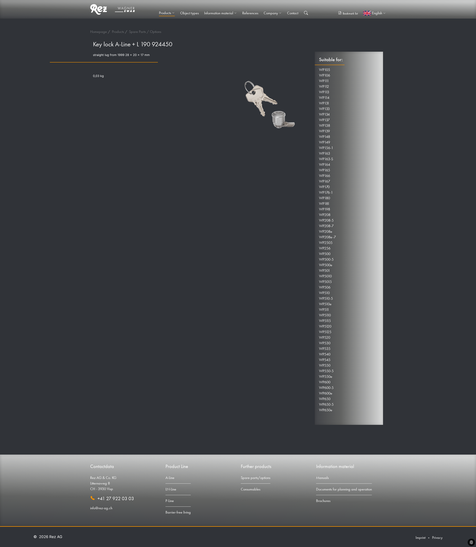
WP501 (324, 270)
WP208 (324, 215)
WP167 (324, 181)
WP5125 (325, 332)
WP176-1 (326, 192)
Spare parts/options (255, 477)
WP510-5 (326, 298)
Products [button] (165, 13)
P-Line (169, 500)
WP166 (324, 175)
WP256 (324, 248)
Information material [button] (218, 13)
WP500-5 (326, 259)
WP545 (324, 360)
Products (118, 31)
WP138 (324, 125)
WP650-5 (326, 404)
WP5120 (325, 326)
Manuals (322, 477)
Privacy (437, 537)
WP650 (324, 399)
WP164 (324, 164)
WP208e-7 (327, 237)
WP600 (324, 382)
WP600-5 (326, 387)
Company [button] (271, 13)
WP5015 (325, 281)
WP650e (325, 410)
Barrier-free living (178, 512)
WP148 (324, 136)
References (250, 13)
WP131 (324, 103)
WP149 (324, 142)
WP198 (324, 209)
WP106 (324, 75)
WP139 (324, 131)
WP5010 (325, 276)
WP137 (324, 120)
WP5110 (325, 315)
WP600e (325, 393)
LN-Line (170, 489)
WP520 (324, 337)
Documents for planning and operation (344, 489)
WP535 (324, 348)
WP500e (325, 265)
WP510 (324, 293)
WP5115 (325, 320)
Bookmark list (350, 13)
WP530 (324, 343)
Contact (292, 13)
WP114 (324, 97)
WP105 (324, 69)
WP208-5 (326, 220)
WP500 (324, 254)
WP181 (324, 203)
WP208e (325, 231)
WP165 (324, 170)
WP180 (324, 198)
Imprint (420, 537)
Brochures (323, 500)
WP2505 (325, 242)
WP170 (324, 187)
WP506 (324, 287)
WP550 (324, 365)
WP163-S (326, 159)
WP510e (325, 304)
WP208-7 (326, 226)
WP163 (324, 153)
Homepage (99, 31)
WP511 (324, 309)
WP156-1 (326, 148)
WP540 (324, 354)
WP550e (325, 376)
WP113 (324, 92)
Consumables (250, 489)
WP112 (324, 86)
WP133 (324, 109)
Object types (189, 13)
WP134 (324, 114)
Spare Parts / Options (145, 31)
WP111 (324, 81)
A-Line (169, 477)
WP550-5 (326, 371)
